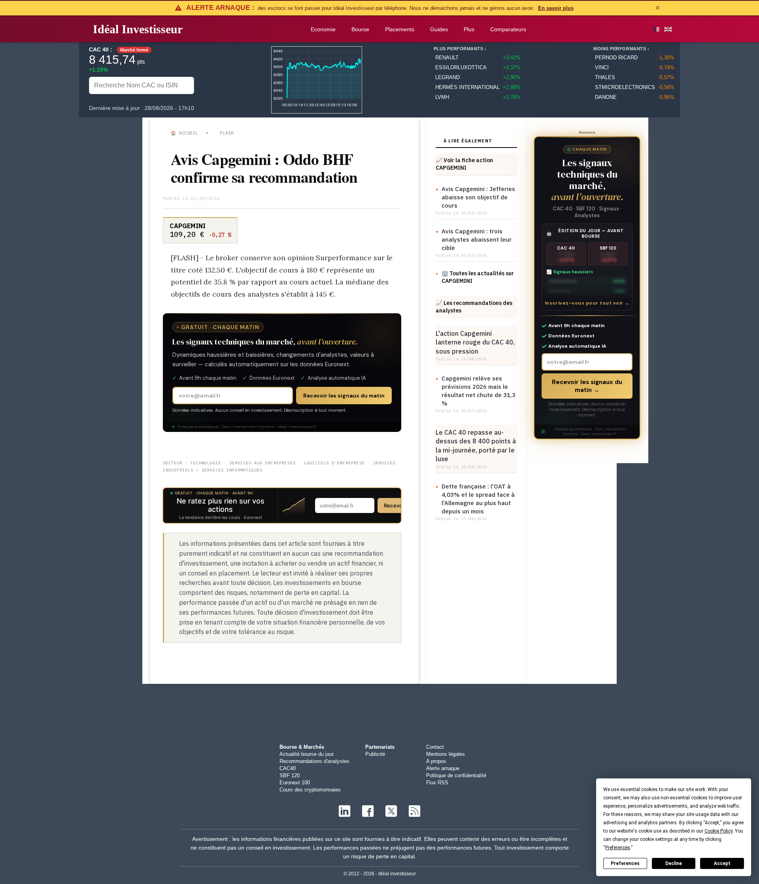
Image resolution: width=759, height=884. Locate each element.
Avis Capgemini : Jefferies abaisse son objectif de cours (478, 197)
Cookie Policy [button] (718, 831)
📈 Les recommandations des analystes (474, 306)
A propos (436, 761)
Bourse (360, 29)
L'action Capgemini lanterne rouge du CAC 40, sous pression (475, 342)
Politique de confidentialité (456, 775)
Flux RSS (437, 783)
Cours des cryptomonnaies (310, 790)
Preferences (625, 863)
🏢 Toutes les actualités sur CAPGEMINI (478, 277)
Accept (722, 863)
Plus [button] (469, 29)
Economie (323, 29)
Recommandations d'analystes (314, 761)
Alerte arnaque (442, 768)
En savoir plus (556, 8)
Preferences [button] (617, 847)
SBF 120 (289, 775)
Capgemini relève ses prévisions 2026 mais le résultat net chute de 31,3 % (478, 391)
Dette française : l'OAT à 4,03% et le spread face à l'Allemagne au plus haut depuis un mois (478, 499)
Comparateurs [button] (508, 29)
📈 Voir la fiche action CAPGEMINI (464, 164)
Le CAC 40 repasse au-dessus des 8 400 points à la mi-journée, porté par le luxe (476, 445)
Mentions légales (445, 754)
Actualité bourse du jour (306, 754)
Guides (439, 29)
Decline (673, 863)
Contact (435, 747)
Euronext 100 (294, 783)
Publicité (375, 754)
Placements (399, 29)
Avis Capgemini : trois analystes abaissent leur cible (477, 239)
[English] (668, 29)
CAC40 (287, 768)
